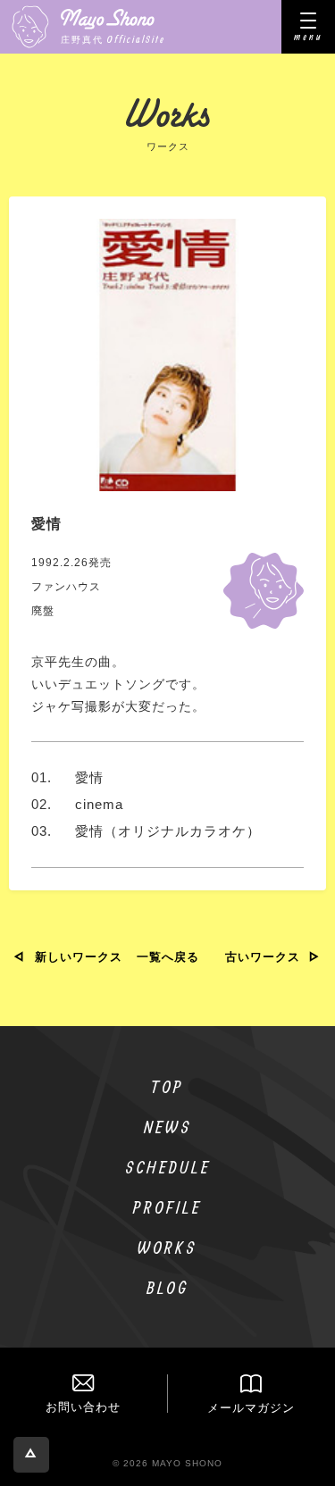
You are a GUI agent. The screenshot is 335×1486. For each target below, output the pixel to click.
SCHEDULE (168, 1166)
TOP (167, 1086)
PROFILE (167, 1207)
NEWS (168, 1126)
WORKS (167, 1247)
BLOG (167, 1287)
